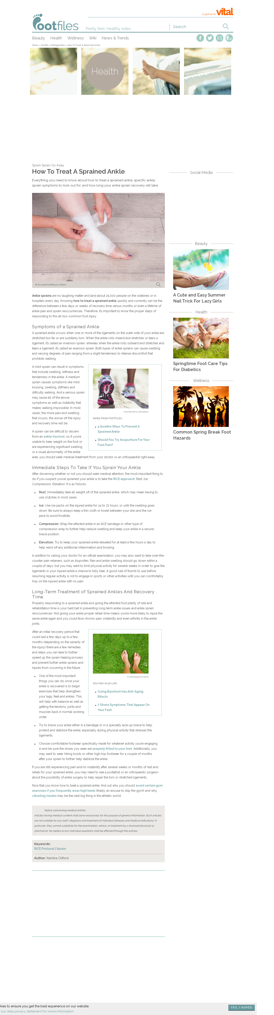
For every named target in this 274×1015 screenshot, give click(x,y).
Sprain (61, 848)
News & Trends (115, 38)
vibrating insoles (44, 795)
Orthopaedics (58, 45)
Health (56, 38)
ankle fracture (54, 436)
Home (35, 45)
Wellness (75, 38)
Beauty (38, 38)
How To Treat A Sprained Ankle (83, 45)
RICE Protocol (44, 848)
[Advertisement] (132, 128)
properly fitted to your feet (112, 748)
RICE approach (124, 479)
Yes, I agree (241, 1007)
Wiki (92, 38)
